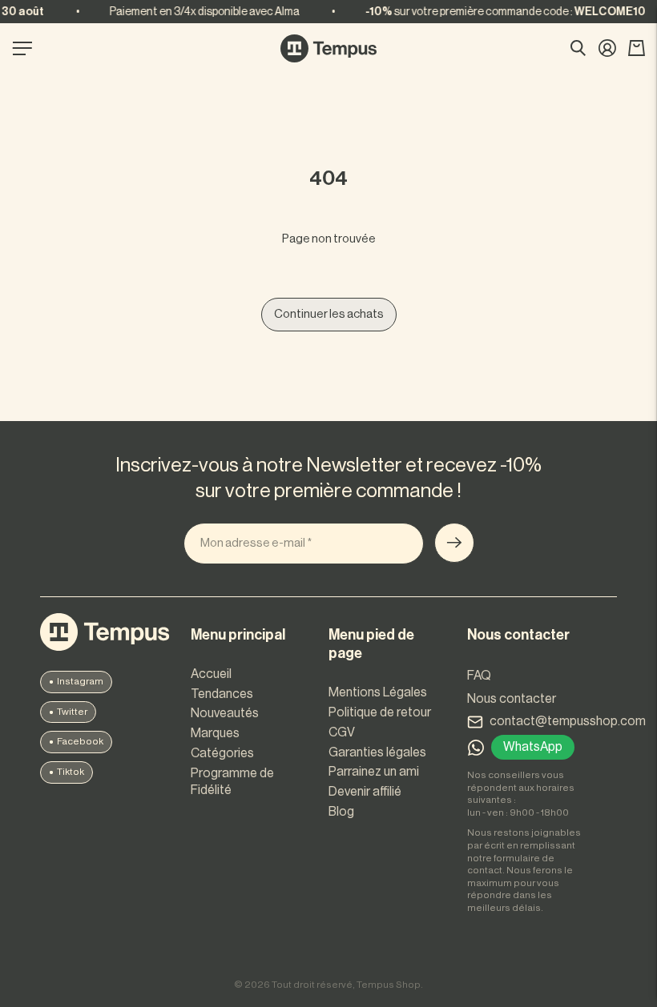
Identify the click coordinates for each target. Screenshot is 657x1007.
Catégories (222, 753)
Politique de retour (379, 712)
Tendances (222, 694)
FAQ (479, 675)
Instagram (80, 681)
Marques (215, 733)
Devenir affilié (364, 791)
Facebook (80, 741)
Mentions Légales (377, 692)
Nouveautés (225, 713)
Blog (341, 811)
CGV (341, 732)
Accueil (211, 674)
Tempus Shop (389, 984)
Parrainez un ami (373, 771)
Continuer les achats (329, 314)
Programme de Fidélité (232, 781)
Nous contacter (511, 698)
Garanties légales (377, 752)
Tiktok (70, 771)
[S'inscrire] (454, 543)
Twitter (72, 711)
